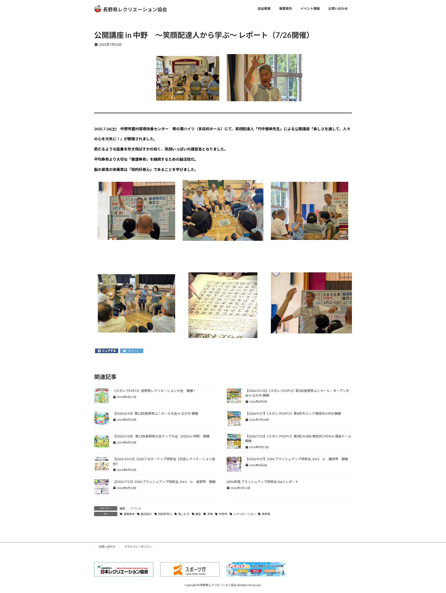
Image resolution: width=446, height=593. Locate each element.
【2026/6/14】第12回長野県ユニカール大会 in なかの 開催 (155, 413)
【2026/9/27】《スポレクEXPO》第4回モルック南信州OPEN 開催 (293, 413)
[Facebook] (106, 351)
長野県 (266, 514)
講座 (122, 508)
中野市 (223, 514)
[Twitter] (131, 351)
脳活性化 (146, 514)
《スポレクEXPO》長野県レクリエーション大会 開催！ (154, 391)
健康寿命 (129, 514)
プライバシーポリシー (138, 546)
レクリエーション (244, 514)
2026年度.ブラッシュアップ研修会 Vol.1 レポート (262, 482)
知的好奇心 (165, 514)
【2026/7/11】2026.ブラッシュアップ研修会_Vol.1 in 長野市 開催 (164, 482)
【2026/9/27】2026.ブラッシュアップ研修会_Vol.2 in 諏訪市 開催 (296, 459)
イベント (135, 508)
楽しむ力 (183, 514)
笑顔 (210, 514)
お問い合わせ (106, 546)
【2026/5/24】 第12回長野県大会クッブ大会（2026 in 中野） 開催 (161, 436)
